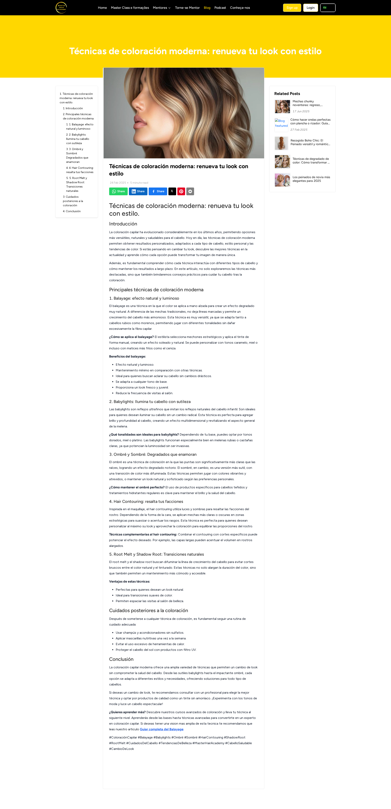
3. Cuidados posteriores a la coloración (73, 201)
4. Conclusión (72, 211)
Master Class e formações (130, 8)
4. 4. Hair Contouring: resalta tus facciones (80, 170)
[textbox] (183, 489)
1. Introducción (73, 108)
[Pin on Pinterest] (181, 191)
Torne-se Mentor (187, 8)
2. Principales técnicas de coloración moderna (78, 116)
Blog (207, 8)
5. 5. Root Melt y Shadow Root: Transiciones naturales (76, 184)
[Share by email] (190, 191)
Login (311, 8)
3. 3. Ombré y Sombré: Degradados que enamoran (77, 155)
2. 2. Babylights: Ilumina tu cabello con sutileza (77, 139)
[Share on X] (172, 191)
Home (102, 8)
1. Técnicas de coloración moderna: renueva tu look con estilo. (76, 98)
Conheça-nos (240, 8)
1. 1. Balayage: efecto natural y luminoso (79, 126)
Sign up (292, 8)
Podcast (220, 8)
